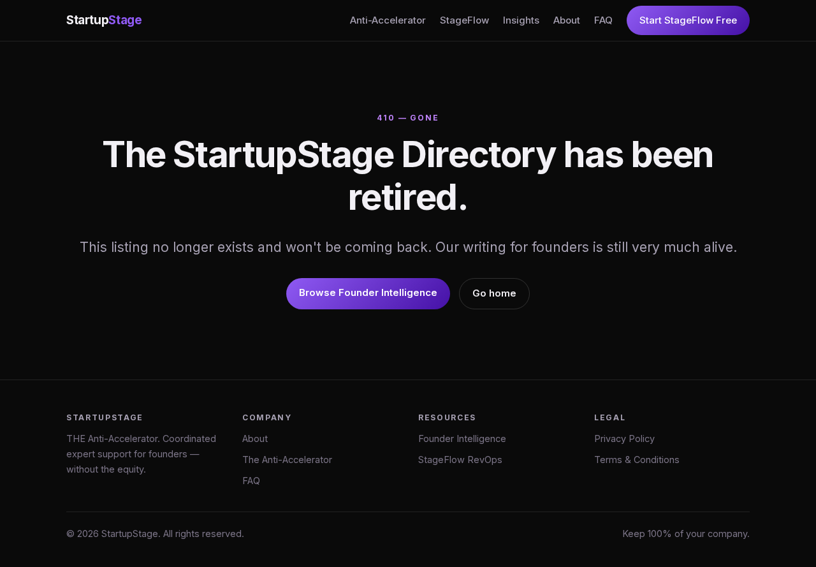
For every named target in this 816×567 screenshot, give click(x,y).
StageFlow (464, 20)
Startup (104, 20)
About (566, 20)
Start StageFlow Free (688, 20)
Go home (494, 293)
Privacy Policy (624, 438)
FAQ (603, 20)
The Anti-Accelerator (287, 459)
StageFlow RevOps (460, 459)
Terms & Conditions (637, 459)
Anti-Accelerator (388, 20)
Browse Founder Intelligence (368, 292)
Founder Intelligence (462, 438)
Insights (521, 20)
